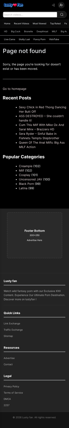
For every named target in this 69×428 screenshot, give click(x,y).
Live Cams (9, 39)
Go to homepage (14, 89)
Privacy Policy (11, 386)
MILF (54, 31)
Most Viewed (39, 23)
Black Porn (26, 184)
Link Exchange (12, 323)
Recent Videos (21, 23)
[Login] (53, 5)
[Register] (61, 5)
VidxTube (54, 39)
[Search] (62, 14)
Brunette (28, 31)
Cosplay (24, 175)
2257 (6, 405)
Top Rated (55, 23)
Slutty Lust (24, 39)
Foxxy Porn (39, 39)
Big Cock (15, 31)
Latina (23, 188)
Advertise (9, 358)
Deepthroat (42, 31)
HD (5, 31)
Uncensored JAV (30, 179)
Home (7, 23)
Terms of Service (13, 392)
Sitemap (8, 335)
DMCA (7, 398)
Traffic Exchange (13, 329)
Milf (21, 170)
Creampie (25, 166)
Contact (8, 364)
